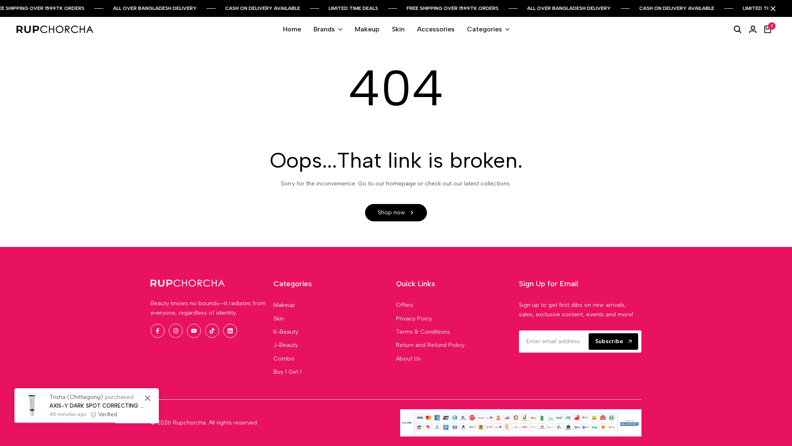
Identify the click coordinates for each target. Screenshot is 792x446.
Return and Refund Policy (430, 345)
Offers (404, 304)
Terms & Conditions (423, 331)
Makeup (284, 304)
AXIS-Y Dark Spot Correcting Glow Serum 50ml (98, 406)
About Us (408, 358)
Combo (284, 358)
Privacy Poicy (414, 318)
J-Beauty (285, 345)
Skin (278, 318)
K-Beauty (285, 331)
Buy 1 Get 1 (287, 371)
